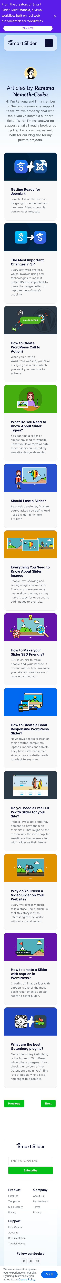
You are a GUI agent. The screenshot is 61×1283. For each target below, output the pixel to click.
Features (13, 1196)
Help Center (15, 1227)
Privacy (37, 1212)
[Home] (24, 43)
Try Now (28, 28)
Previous (14, 1103)
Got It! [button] (49, 1274)
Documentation (17, 1238)
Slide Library (15, 1206)
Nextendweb (40, 1201)
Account (13, 1232)
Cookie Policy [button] (26, 1279)
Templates (14, 1201)
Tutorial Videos (16, 1243)
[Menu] (49, 43)
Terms (36, 1206)
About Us (38, 1196)
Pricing (12, 1212)
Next (48, 1103)
